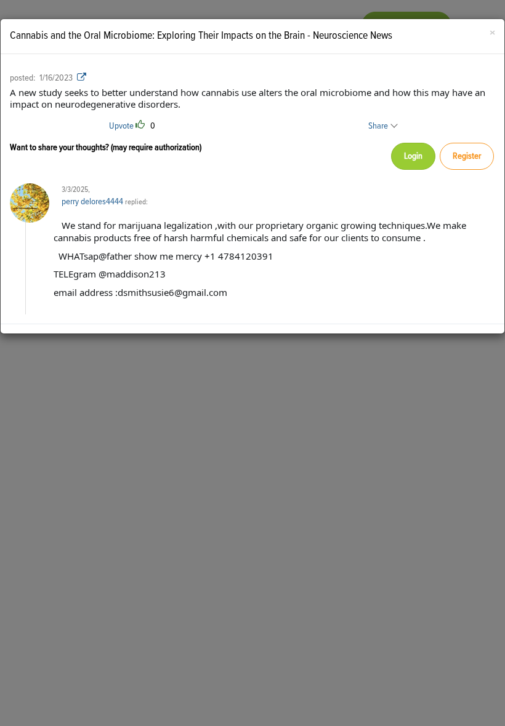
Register (467, 156)
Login (413, 156)
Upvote (121, 125)
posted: (22, 77)
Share (379, 125)
